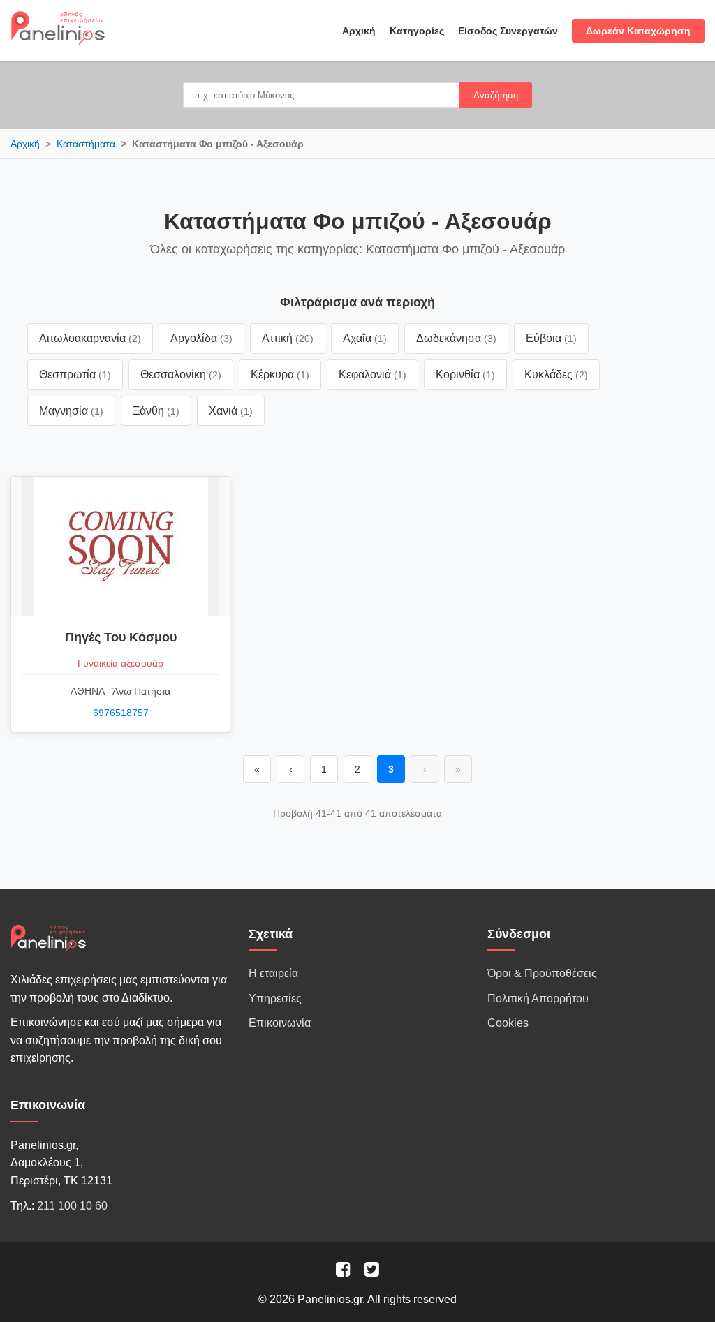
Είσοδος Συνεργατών (508, 30)
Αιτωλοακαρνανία (90, 338)
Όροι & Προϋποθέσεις (542, 973)
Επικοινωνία (280, 1023)
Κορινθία (465, 374)
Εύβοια (551, 338)
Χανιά (231, 411)
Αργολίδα (201, 338)
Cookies (508, 1023)
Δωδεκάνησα (456, 338)
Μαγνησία (71, 411)
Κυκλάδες (556, 374)
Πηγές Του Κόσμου (121, 637)
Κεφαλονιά (372, 374)
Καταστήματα (86, 143)
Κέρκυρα (280, 374)
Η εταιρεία (273, 973)
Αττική (288, 338)
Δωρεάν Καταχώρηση (638, 30)
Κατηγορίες (417, 30)
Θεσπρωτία (75, 374)
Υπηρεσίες (275, 998)
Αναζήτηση (495, 95)
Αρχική (359, 30)
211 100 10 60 (72, 1206)
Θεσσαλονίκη (180, 374)
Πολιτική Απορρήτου (538, 998)
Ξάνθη (156, 411)
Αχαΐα (365, 338)
